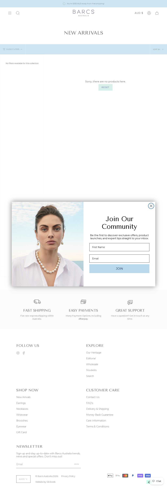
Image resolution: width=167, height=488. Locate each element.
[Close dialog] (151, 206)
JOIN (119, 268)
